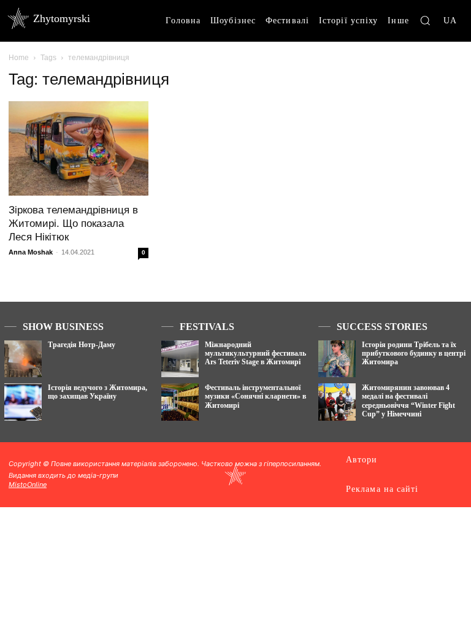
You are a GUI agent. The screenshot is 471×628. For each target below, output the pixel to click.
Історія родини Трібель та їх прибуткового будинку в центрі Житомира (413, 353)
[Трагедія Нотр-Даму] (23, 359)
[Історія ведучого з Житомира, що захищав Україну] (23, 402)
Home (19, 57)
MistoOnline (28, 484)
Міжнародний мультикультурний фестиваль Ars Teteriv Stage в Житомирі (255, 353)
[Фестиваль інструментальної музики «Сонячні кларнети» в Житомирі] (180, 402)
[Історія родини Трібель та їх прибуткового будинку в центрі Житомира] (337, 359)
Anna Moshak (31, 252)
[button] (425, 20)
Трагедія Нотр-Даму (81, 344)
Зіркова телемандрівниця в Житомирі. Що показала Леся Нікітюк (73, 223)
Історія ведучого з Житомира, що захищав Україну (97, 391)
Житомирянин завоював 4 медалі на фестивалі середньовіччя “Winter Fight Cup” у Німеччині (408, 400)
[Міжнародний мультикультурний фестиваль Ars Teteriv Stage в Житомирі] (180, 359)
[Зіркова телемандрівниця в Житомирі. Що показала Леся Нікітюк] (78, 148)
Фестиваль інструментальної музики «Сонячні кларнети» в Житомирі (255, 396)
